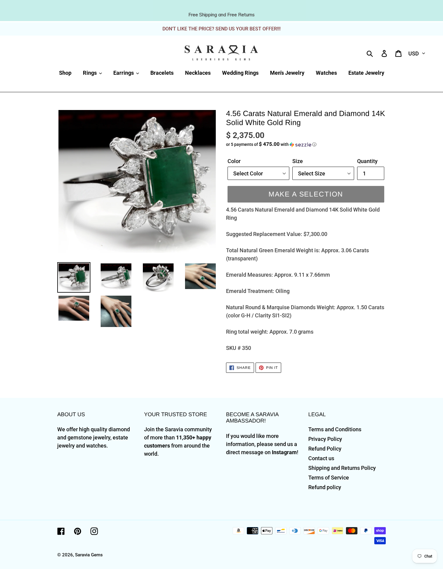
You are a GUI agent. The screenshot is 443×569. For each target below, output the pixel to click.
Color (234, 161)
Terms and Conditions (334, 429)
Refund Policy (324, 448)
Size (297, 161)
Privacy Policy (325, 439)
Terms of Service (328, 477)
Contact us (321, 458)
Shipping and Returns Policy (342, 468)
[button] (306, 144)
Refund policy (324, 487)
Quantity (367, 161)
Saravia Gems (89, 555)
